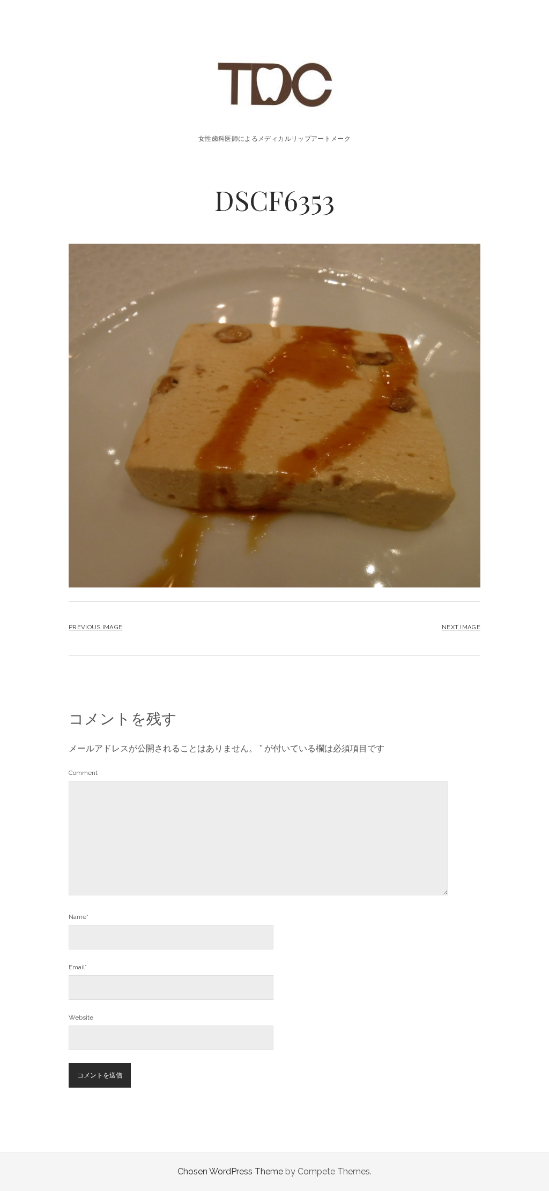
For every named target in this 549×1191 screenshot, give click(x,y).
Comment (83, 773)
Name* (78, 917)
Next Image (461, 627)
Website (81, 1017)
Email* (78, 967)
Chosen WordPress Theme (230, 1171)
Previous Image (95, 627)
